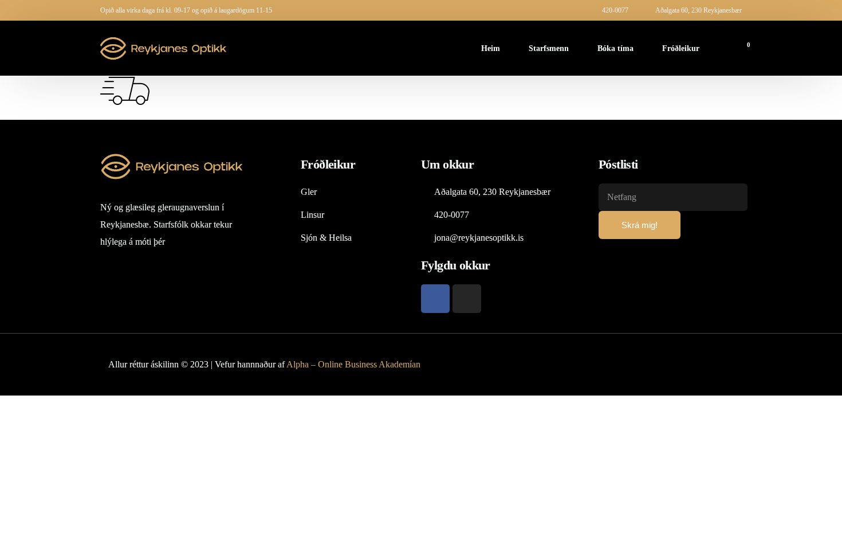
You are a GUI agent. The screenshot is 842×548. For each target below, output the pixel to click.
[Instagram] (467, 298)
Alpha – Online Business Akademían (353, 364)
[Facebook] (435, 298)
